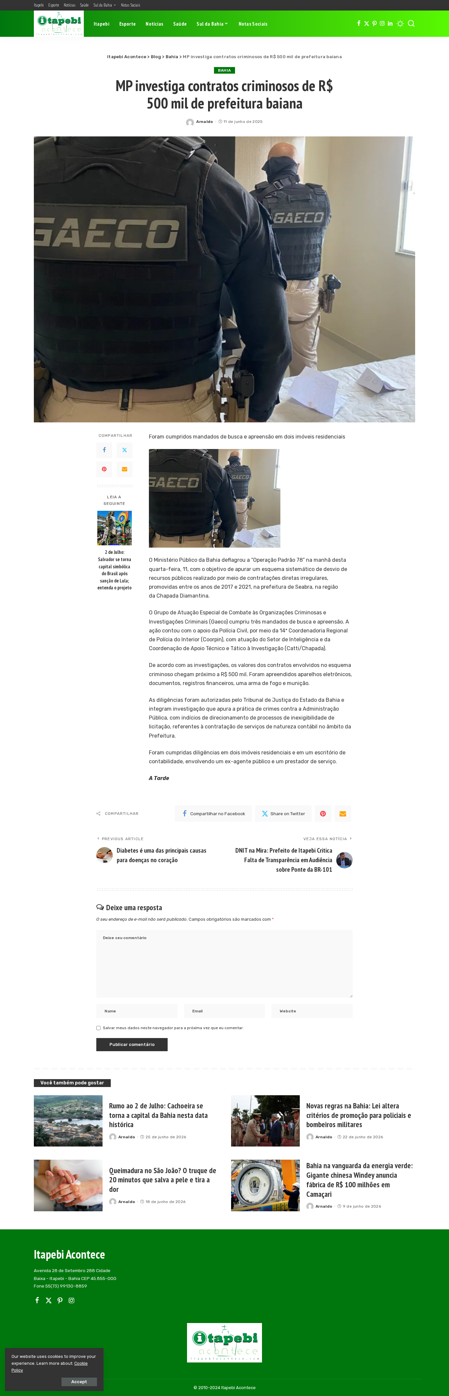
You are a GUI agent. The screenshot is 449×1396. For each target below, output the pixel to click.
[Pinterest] (374, 24)
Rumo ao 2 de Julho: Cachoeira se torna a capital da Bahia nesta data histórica (158, 1115)
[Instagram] (382, 24)
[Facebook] (359, 24)
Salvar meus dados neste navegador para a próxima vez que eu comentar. (173, 1028)
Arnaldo (204, 121)
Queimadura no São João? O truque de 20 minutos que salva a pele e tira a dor (162, 1180)
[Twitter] (366, 24)
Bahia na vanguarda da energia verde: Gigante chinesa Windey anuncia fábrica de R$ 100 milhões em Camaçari (359, 1179)
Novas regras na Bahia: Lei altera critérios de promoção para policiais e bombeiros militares (358, 1115)
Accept (79, 1381)
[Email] (124, 469)
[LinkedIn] (390, 24)
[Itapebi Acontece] (59, 24)
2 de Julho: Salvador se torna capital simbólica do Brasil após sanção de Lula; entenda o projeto (114, 570)
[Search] (411, 24)
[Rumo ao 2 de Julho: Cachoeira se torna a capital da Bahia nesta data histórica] (68, 1121)
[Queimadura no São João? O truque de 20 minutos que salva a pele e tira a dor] (68, 1185)
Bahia (224, 70)
